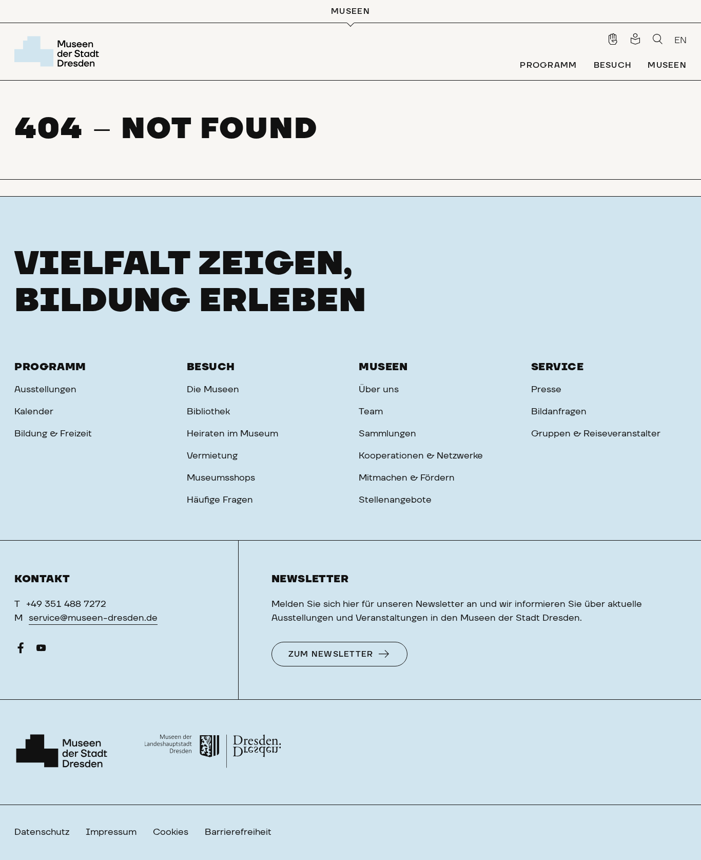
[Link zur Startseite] (58, 51)
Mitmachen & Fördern (407, 478)
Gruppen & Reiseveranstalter (595, 433)
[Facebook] (20, 650)
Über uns (379, 389)
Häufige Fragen (220, 500)
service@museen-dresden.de (93, 618)
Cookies (170, 832)
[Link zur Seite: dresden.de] (213, 752)
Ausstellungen (45, 389)
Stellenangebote (395, 500)
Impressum (111, 832)
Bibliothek (208, 411)
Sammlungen (387, 433)
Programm (50, 367)
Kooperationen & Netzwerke (421, 456)
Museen (383, 367)
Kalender (33, 411)
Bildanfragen (559, 411)
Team (371, 411)
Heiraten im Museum (232, 433)
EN (680, 40)
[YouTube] (41, 650)
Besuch (211, 367)
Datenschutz (41, 832)
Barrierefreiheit (238, 832)
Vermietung (212, 456)
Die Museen (213, 389)
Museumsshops (221, 478)
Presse (546, 389)
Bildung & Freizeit (53, 433)
